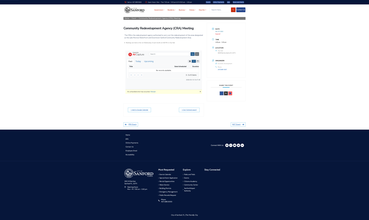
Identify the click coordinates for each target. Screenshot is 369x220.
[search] (233, 9)
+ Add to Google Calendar (139, 110)
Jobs (127, 139)
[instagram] (230, 145)
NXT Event (236, 124)
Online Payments (132, 143)
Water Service (164, 185)
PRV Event (132, 124)
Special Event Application (169, 178)
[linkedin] (242, 145)
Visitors (191, 10)
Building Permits (165, 188)
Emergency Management (168, 192)
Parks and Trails (189, 174)
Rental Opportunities (167, 181)
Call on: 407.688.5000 (134, 2)
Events (186, 178)
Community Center (191, 185)
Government (158, 10)
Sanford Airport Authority (189, 189)
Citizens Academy (190, 181)
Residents (171, 10)
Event (134, 18)
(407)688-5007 (222, 69)
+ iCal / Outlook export (189, 110)
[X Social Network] (226, 93)
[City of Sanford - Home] (134, 10)
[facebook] (222, 93)
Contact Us (129, 147)
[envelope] (230, 93)
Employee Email (131, 151)
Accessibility (130, 155)
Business (182, 10)
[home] (238, 145)
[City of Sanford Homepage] (138, 173)
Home (126, 18)
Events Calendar (165, 174)
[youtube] (234, 145)
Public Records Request (168, 195)
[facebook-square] (227, 145)
